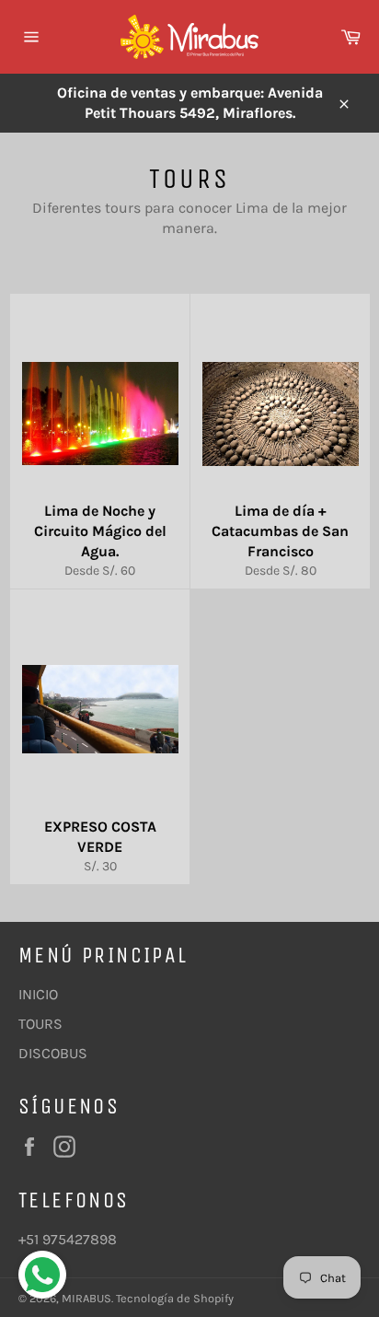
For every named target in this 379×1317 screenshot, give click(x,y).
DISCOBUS (52, 1053)
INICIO (38, 994)
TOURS (40, 1023)
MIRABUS (86, 1298)
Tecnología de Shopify (175, 1298)
